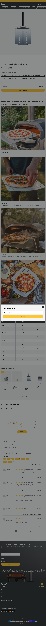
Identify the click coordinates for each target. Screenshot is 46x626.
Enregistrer (23, 316)
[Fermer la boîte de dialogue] (43, 307)
